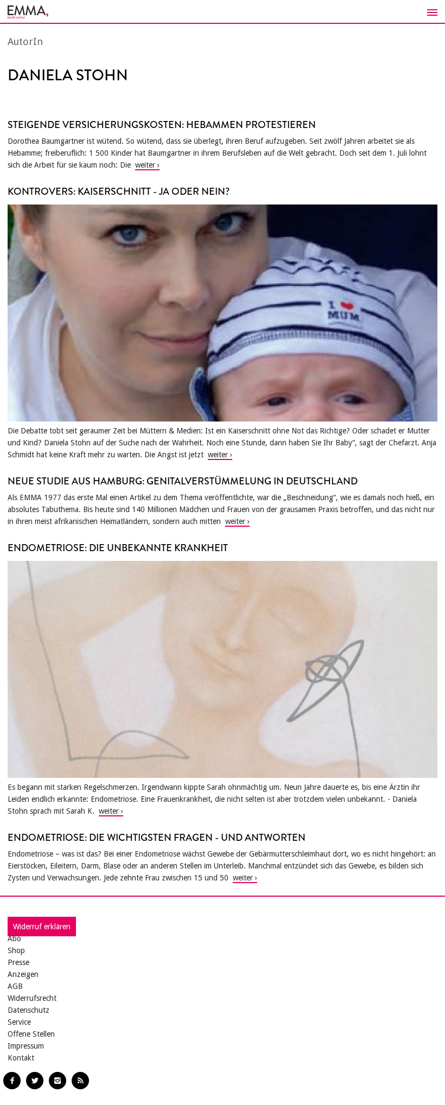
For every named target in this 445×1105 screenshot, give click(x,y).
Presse (18, 962)
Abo (14, 938)
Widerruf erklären (42, 926)
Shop (16, 950)
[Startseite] (222, 11)
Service (19, 1022)
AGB (15, 986)
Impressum (26, 1046)
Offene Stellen (31, 1034)
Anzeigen (23, 974)
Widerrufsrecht (32, 998)
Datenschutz (28, 1010)
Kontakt (21, 1057)
